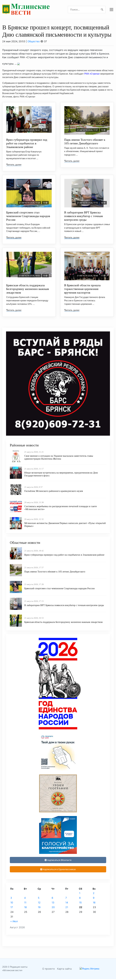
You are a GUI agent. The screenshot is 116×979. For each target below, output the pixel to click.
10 (11, 902)
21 (66, 907)
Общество (33, 41)
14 (66, 902)
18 (25, 907)
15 (80, 902)
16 (94, 902)
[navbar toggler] (111, 9)
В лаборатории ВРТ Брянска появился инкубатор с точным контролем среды (83, 216)
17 (11, 907)
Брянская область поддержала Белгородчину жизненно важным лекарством (27, 289)
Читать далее (13, 164)
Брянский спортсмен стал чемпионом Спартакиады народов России (28, 216)
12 (39, 902)
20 (53, 907)
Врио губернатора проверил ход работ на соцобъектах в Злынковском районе (26, 143)
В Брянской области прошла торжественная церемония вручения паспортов (82, 289)
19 (39, 907)
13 (53, 902)
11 (25, 902)
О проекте (48, 968)
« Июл (14, 921)
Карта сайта (64, 968)
